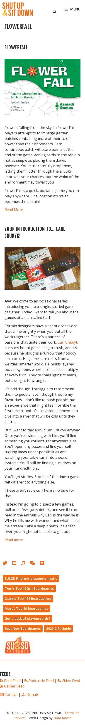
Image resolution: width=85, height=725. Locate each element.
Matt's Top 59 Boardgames (26, 608)
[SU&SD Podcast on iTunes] (25, 563)
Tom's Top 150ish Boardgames (29, 588)
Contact (11, 694)
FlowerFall (16, 47)
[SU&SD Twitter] (7, 563)
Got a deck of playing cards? (27, 618)
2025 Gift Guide (58, 628)
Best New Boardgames (23, 628)
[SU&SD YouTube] (16, 563)
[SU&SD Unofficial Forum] (34, 563)
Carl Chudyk (68, 342)
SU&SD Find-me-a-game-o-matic (31, 578)
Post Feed (12, 680)
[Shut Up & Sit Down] (17, 9)
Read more (14, 539)
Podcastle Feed (41, 680)
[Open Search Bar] (55, 9)
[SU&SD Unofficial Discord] (44, 563)
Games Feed (14, 686)
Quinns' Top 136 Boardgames (28, 598)
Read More (14, 209)
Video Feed (71, 680)
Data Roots (62, 717)
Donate (33, 694)
